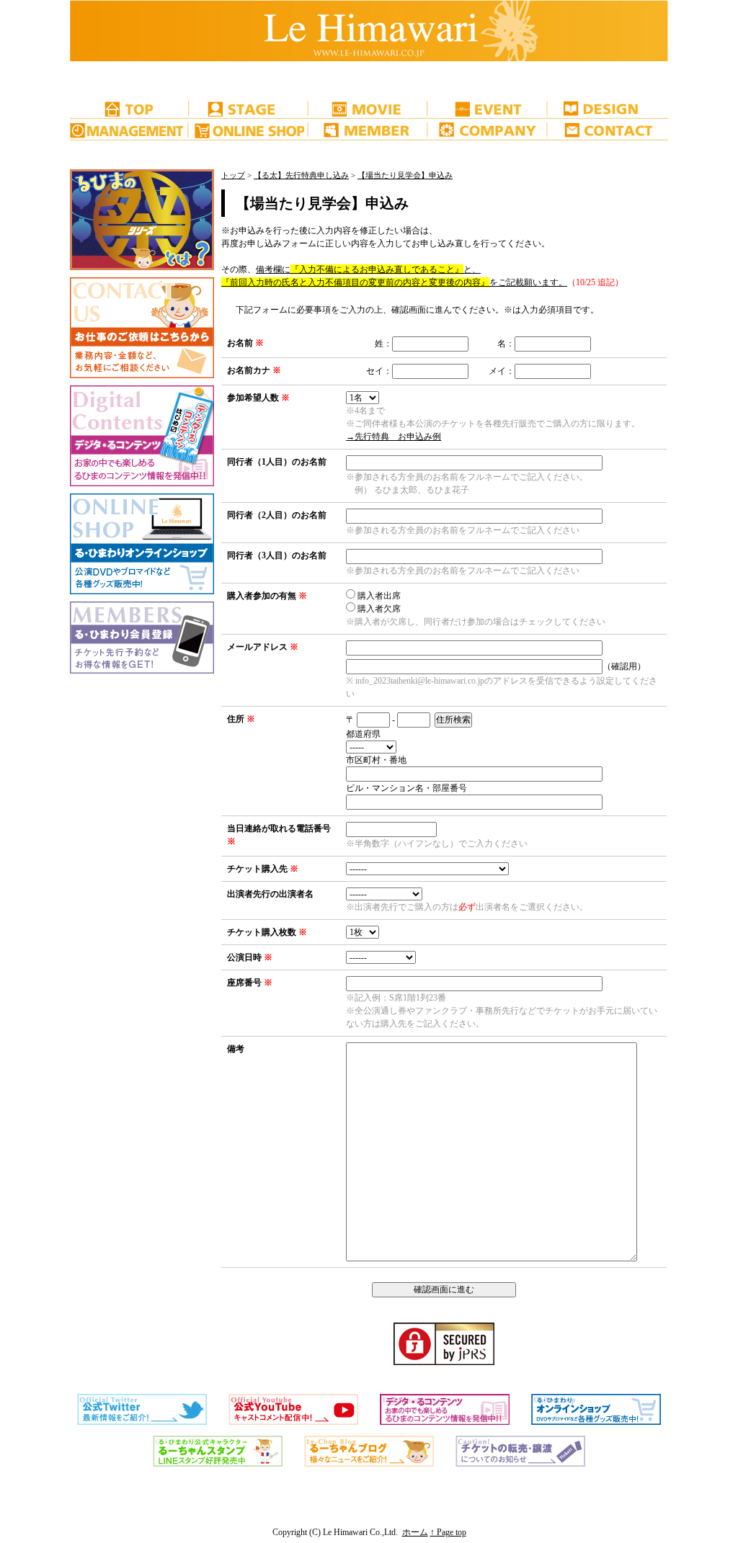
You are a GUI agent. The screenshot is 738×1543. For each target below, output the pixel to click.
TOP (130, 108)
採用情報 (130, 79)
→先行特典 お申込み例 (393, 436)
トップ (233, 175)
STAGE (249, 108)
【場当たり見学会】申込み (405, 175)
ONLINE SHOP (249, 129)
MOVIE (369, 108)
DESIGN (608, 108)
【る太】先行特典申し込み (301, 175)
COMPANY (488, 129)
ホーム (415, 1532)
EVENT (488, 108)
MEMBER (369, 129)
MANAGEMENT (130, 129)
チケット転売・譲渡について (130, 151)
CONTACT (608, 129)
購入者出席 (379, 596)
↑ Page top (448, 1532)
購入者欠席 (379, 609)
